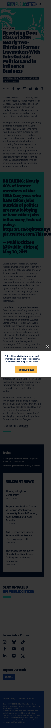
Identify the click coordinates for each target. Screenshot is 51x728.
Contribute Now (26, 369)
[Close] (47, 346)
